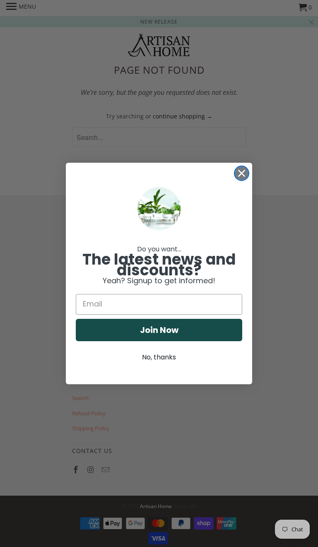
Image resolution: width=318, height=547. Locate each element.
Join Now (159, 330)
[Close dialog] (241, 173)
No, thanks (159, 357)
